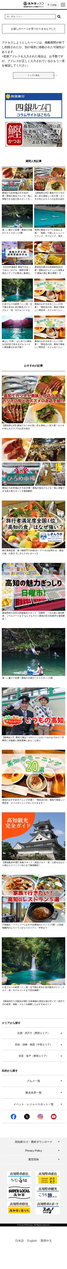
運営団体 (44, 1159)
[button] (59, 16)
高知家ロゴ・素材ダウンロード (37, 1141)
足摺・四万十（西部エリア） (39, 1033)
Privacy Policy (42, 1150)
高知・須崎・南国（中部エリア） (38, 1044)
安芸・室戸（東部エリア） (40, 1055)
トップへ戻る (33, 75)
